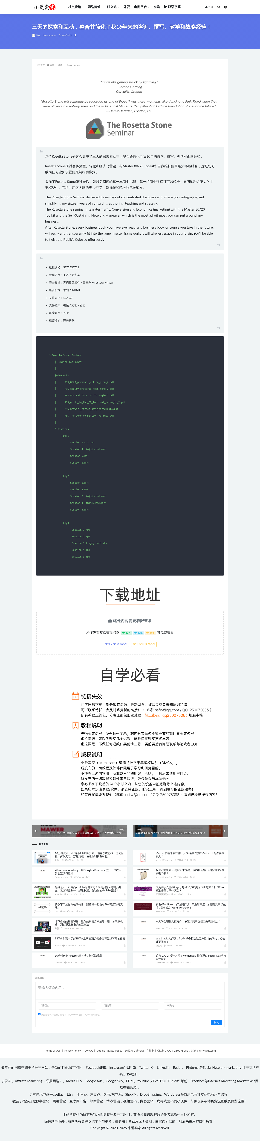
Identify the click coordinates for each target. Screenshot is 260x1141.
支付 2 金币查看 (116, 644)
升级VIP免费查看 (145, 644)
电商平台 (140, 7)
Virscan (109, 282)
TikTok (58, 946)
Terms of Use (52, 1050)
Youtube (58, 894)
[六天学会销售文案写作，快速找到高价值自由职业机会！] (143, 921)
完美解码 (68, 320)
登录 (210, 7)
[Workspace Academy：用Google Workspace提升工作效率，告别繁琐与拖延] (42, 870)
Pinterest (59, 963)
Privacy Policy (72, 1050)
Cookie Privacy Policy (109, 1050)
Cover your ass (49, 35)
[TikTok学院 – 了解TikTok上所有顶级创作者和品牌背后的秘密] (42, 943)
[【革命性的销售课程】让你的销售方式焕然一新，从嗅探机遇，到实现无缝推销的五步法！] (42, 926)
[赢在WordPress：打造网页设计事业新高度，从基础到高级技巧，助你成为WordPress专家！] (143, 906)
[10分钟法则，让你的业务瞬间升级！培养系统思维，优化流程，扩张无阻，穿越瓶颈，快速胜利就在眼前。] (42, 858)
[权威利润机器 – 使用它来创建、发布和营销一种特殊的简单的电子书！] (143, 874)
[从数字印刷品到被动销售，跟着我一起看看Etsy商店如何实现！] (42, 908)
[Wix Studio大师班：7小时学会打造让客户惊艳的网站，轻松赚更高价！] (143, 938)
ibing (38, 35)
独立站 (112, 7)
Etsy (57, 911)
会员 (157, 7)
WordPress (160, 911)
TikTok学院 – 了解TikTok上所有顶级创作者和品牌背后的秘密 (90, 938)
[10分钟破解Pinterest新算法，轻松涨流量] (42, 955)
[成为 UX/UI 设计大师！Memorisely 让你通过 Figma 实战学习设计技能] (143, 955)
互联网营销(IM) (162, 894)
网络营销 (94, 7)
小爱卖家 (134, 1128)
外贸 (126, 7)
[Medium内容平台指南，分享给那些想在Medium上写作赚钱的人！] (143, 857)
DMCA (89, 1050)
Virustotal (98, 282)
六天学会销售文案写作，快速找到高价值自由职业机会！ (188, 921)
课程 (60, 65)
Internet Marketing (164, 860)
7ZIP (66, 313)
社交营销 (74, 7)
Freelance (160, 928)
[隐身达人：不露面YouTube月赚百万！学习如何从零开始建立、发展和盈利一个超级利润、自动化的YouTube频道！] (42, 896)
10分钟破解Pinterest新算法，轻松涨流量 (78, 955)
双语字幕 (174, 7)
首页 (52, 65)
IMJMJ (75, 290)
